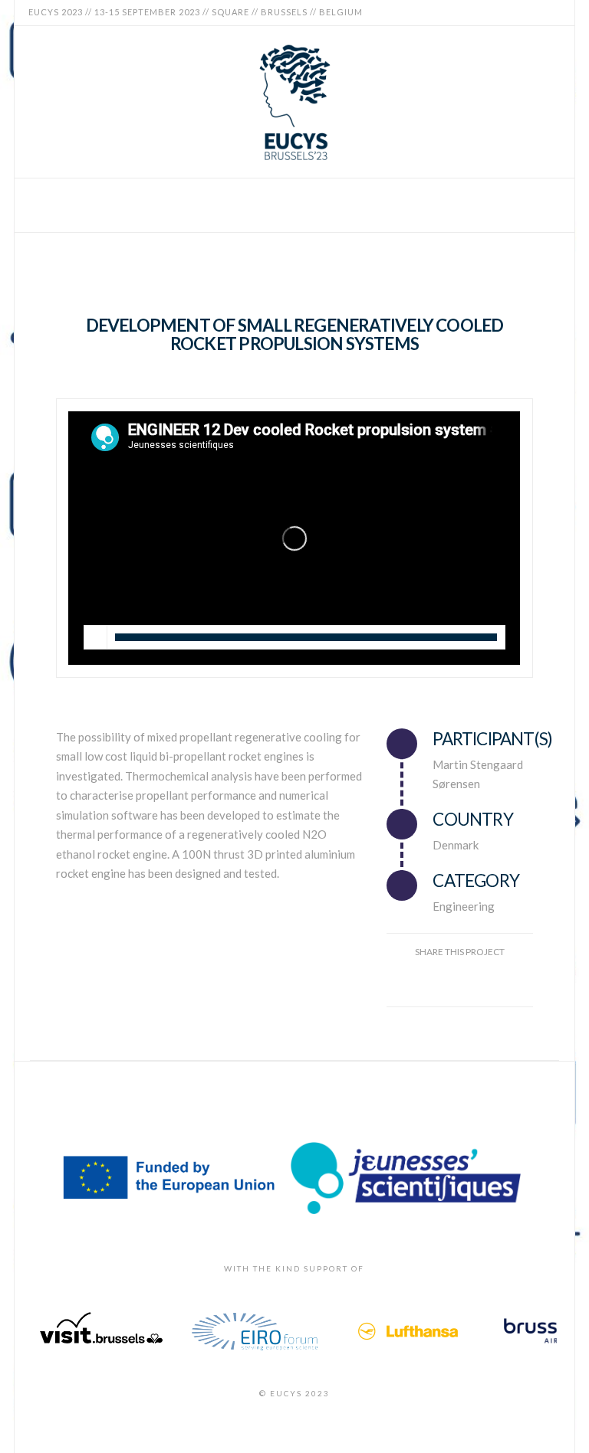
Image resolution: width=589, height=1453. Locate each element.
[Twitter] (514, 12)
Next (540, 1331)
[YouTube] (533, 12)
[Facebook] (496, 12)
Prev (48, 1331)
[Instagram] (551, 12)
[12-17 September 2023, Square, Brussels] (294, 102)
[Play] (95, 637)
